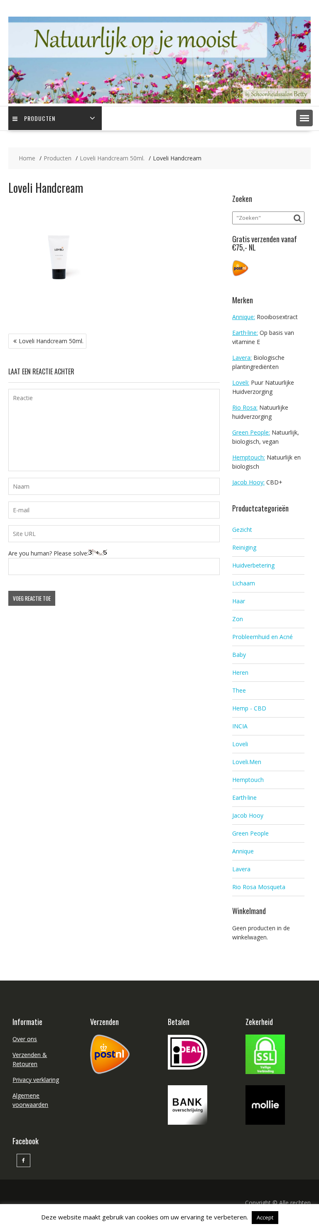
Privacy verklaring (35, 1080)
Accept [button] (265, 1217)
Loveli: (240, 382)
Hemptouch (248, 780)
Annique (243, 851)
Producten (39, 118)
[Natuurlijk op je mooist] (159, 101)
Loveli (240, 744)
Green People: (251, 432)
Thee (239, 690)
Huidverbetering (253, 565)
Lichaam (243, 583)
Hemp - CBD (249, 708)
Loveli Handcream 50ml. (51, 341)
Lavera (241, 869)
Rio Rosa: (245, 407)
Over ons (24, 1039)
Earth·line (244, 797)
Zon (237, 619)
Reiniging (244, 547)
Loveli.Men (246, 762)
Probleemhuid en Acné (262, 637)
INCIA (240, 726)
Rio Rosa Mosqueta (258, 887)
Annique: (243, 317)
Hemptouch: (248, 457)
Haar (238, 601)
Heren (240, 672)
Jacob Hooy (247, 815)
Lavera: (242, 357)
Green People (250, 833)
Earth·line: (245, 333)
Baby (239, 655)
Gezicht (242, 529)
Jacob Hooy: (248, 482)
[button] (304, 118)
